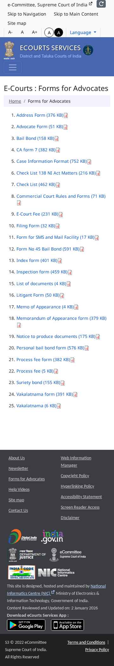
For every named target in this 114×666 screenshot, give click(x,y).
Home (15, 101)
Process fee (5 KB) (35, 371)
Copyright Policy (75, 476)
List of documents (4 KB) (41, 283)
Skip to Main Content (76, 14)
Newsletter (18, 469)
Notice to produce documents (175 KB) (55, 336)
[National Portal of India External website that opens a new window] (52, 538)
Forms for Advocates (27, 479)
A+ (34, 32)
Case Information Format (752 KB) (51, 161)
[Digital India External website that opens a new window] (22, 538)
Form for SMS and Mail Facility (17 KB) (55, 237)
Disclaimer (70, 518)
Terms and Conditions (86, 643)
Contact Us (18, 511)
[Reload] (101, 4)
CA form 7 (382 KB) (35, 150)
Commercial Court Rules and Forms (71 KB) (60, 196)
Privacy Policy (97, 650)
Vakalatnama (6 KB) (36, 405)
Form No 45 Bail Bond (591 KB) (47, 249)
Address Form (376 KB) (39, 115)
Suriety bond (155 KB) (38, 382)
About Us (17, 458)
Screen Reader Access (80, 507)
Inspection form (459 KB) (41, 272)
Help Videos (19, 490)
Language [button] (81, 32)
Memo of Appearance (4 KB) (45, 307)
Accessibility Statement (81, 497)
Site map (17, 23)
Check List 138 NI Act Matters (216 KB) (56, 173)
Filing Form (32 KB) (35, 226)
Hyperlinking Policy (77, 486)
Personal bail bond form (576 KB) (50, 348)
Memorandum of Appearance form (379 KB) (61, 318)
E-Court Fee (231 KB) (37, 214)
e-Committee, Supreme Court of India (48, 5)
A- (10, 32)
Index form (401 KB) (36, 260)
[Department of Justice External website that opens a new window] (27, 556)
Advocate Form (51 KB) (39, 126)
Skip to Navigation (27, 14)
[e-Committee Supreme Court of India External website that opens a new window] (67, 556)
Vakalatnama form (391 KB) (44, 394)
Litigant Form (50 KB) (38, 295)
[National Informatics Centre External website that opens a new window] (56, 574)
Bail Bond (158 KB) (35, 138)
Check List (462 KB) (35, 184)
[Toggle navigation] (13, 67)
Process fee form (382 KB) (43, 359)
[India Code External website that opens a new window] (21, 574)
